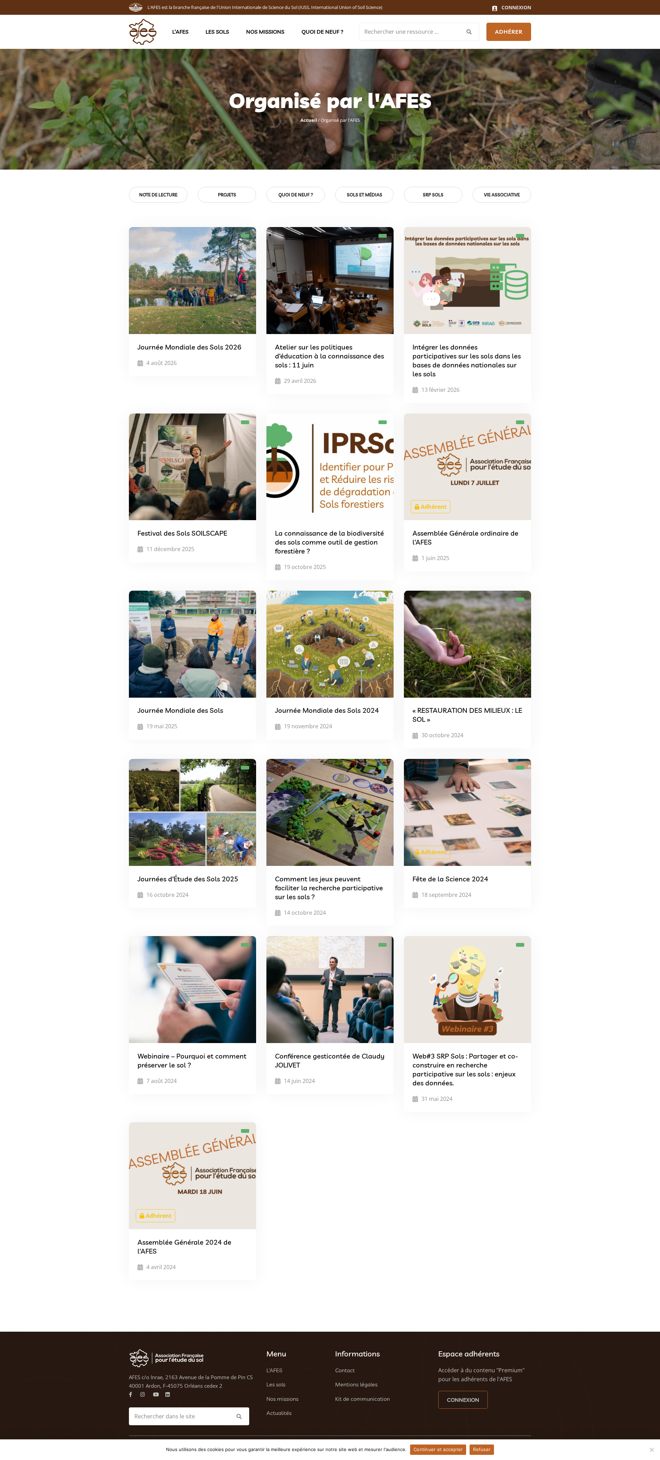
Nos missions (265, 31)
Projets (227, 194)
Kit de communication (362, 1398)
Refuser (482, 1449)
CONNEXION (463, 1399)
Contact (345, 1370)
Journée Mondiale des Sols (180, 710)
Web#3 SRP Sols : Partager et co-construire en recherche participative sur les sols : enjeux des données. (465, 1069)
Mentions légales (356, 1384)
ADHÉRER (508, 31)
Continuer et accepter (438, 1449)
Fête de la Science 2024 (450, 878)
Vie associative (502, 194)
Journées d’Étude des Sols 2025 (188, 878)
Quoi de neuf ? (322, 31)
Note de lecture (158, 194)
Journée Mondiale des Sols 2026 (189, 347)
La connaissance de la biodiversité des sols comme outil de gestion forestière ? (329, 542)
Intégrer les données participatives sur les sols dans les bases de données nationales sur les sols (466, 360)
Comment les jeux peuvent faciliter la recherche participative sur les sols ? (329, 887)
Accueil (308, 120)
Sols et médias (364, 194)
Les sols (217, 31)
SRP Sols (433, 194)
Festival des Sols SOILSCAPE (182, 533)
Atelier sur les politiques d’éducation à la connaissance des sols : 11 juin (329, 356)
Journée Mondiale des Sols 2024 (327, 710)
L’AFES (180, 31)
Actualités (279, 1412)
